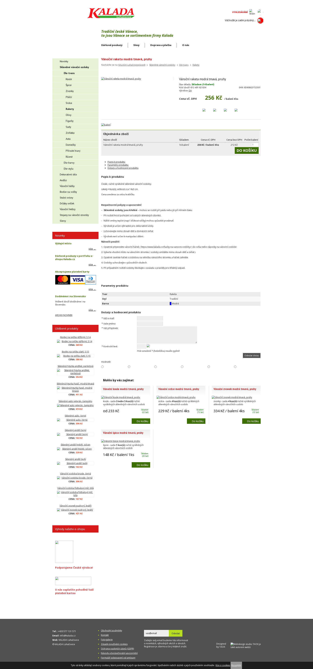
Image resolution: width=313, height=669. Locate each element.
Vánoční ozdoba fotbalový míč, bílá (75, 488)
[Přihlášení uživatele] (260, 12)
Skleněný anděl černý (75, 430)
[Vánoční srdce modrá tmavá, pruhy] (175, 397)
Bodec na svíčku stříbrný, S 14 (75, 337)
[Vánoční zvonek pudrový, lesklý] (75, 510)
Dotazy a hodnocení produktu (123, 168)
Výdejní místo (63, 243)
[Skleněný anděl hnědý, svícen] (75, 449)
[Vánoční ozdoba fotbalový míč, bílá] (75, 494)
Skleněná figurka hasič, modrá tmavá (75, 383)
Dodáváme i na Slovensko (70, 296)
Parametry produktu (118, 164)
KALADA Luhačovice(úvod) (131, 64)
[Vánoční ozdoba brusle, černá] (75, 478)
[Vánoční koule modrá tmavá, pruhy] (120, 397)
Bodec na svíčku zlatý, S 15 (75, 351)
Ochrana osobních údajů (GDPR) (117, 648)
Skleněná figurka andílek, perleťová (75, 366)
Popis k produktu (116, 161)
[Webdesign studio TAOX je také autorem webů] (247, 645)
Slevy (136, 45)
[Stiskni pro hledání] (252, 12)
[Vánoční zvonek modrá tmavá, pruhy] (232, 397)
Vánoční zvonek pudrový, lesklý (75, 505)
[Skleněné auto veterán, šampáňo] (75, 405)
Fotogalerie (107, 639)
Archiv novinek (63, 315)
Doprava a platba (160, 45)
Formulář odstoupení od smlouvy (118, 657)
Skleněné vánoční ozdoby (162, 64)
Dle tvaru (184, 64)
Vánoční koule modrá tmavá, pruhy (123, 389)
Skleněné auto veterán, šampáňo (75, 401)
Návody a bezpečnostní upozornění (119, 653)
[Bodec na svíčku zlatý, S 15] (75, 356)
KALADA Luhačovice (69, 639)
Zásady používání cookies (114, 644)
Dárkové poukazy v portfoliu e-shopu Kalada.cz (74, 257)
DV (190, 90)
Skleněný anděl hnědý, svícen (75, 444)
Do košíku (142, 421)
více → (92, 248)
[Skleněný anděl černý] (75, 434)
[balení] (105, 124)
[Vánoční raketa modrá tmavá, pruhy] (121, 78)
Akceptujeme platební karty (72, 271)
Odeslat (176, 633)
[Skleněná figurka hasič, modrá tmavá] (75, 389)
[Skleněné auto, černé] (75, 420)
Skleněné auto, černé (75, 415)
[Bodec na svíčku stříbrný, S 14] (75, 341)
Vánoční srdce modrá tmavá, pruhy (178, 389)
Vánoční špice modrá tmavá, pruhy (123, 432)
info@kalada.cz (68, 635)
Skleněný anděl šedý (75, 459)
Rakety (196, 64)
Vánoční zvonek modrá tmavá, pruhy (235, 389)
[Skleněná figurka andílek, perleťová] (75, 372)
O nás (185, 45)
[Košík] (260, 20)
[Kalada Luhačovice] (110, 17)
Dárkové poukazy (111, 45)
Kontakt (105, 635)
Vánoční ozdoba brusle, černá (75, 473)
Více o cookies (222, 665)
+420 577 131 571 (67, 631)
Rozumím (236, 665)
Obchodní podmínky (111, 630)
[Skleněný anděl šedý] (75, 463)
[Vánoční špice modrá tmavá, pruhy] (120, 441)
